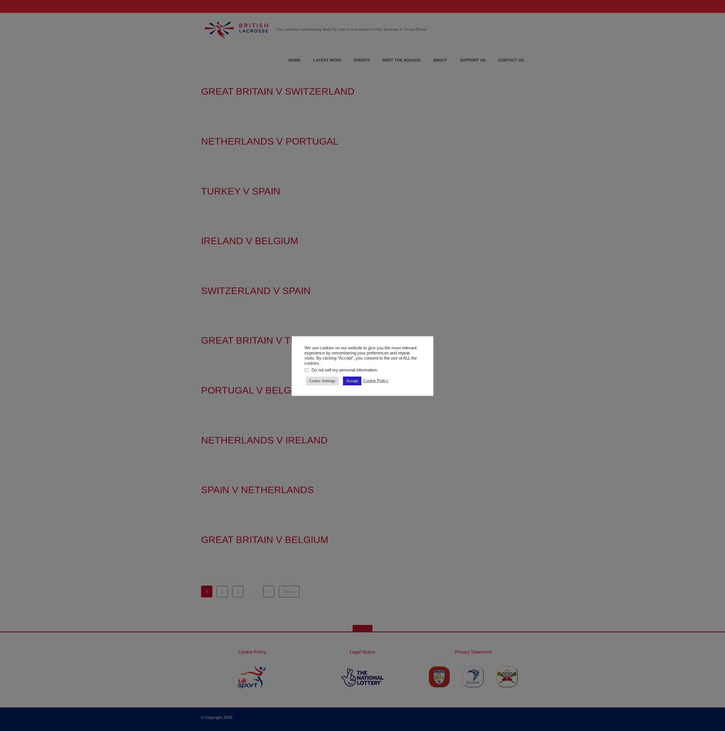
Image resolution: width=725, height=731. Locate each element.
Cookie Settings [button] (322, 381)
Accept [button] (352, 381)
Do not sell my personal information (344, 370)
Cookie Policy (375, 381)
